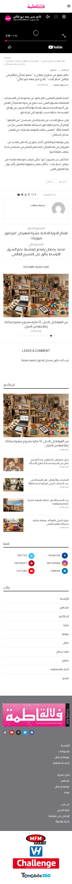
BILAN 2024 (62, 822)
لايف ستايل (62, 651)
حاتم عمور (62, 182)
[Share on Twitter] (25, 194)
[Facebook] (31, 732)
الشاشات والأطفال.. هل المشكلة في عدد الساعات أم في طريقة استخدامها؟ (48, 481)
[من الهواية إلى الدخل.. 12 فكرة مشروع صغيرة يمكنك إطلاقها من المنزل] (36, 295)
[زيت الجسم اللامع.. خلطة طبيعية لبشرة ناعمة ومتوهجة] (13, 505)
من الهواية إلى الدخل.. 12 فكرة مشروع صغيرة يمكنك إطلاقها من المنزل (37, 443)
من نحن (65, 804)
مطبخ (65, 660)
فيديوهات (63, 751)
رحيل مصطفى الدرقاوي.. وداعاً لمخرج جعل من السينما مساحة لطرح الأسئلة (49, 461)
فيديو (66, 678)
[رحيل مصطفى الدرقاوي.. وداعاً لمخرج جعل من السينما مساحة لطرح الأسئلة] (13, 464)
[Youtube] (11, 732)
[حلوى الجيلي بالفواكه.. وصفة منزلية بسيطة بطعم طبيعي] (13, 525)
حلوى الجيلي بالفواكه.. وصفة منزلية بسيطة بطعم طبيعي (51, 522)
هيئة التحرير (63, 810)
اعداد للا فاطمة (61, 763)
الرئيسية (64, 598)
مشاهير (49, 182)
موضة (65, 634)
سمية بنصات (59, 85)
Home (8, 58)
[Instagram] (18, 732)
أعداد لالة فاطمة (60, 669)
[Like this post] (32, 194)
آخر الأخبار (64, 616)
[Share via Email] (18, 194)
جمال (66, 642)
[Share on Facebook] (28, 194)
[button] (6, 305)
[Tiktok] (5, 732)
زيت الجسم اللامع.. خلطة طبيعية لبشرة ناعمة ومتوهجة (48, 502)
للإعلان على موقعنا (59, 816)
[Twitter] (25, 732)
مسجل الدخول (45, 360)
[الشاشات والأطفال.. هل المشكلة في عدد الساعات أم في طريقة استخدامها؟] (13, 484)
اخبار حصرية (63, 775)
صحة (66, 625)
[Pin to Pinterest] (22, 194)
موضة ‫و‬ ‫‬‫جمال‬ (62, 757)
